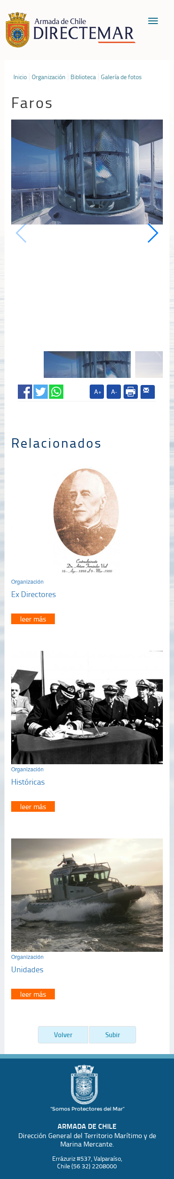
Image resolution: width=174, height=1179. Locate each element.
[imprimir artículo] (131, 392)
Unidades (27, 969)
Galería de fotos (121, 76)
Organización (49, 76)
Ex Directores (33, 594)
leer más (33, 619)
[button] (152, 233)
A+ (98, 391)
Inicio (20, 76)
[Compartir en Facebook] (25, 390)
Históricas (28, 781)
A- (114, 391)
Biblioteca (83, 76)
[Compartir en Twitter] (40, 390)
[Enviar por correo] (148, 392)
